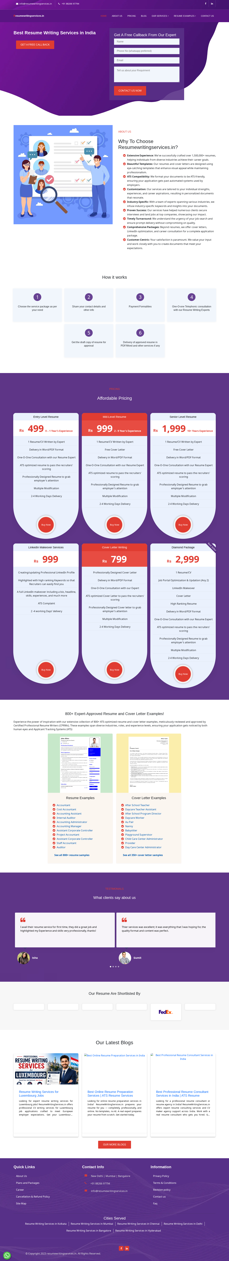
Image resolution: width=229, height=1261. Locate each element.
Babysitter (131, 830)
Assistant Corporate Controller (75, 830)
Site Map (21, 1203)
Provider (130, 843)
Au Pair (129, 822)
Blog (144, 16)
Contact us (159, 1196)
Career (20, 1189)
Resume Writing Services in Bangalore (88, 1230)
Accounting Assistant (69, 813)
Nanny (129, 826)
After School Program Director (143, 813)
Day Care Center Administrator (143, 847)
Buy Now (46, 524)
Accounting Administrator (72, 822)
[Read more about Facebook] (205, 3)
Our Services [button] (159, 16)
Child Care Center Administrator (144, 839)
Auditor (61, 847)
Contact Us (207, 16)
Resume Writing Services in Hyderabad (138, 1230)
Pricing (131, 16)
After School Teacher (137, 805)
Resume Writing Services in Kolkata (46, 1223)
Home (104, 16)
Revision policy (161, 1189)
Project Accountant (68, 834)
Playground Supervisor (138, 834)
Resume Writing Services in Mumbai (92, 1223)
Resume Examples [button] (184, 16)
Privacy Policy (161, 1176)
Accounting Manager (69, 826)
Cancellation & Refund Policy (33, 1196)
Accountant (63, 805)
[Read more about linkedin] (212, 3)
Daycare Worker (134, 818)
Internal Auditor (66, 818)
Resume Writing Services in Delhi (183, 1223)
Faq (155, 1203)
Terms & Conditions (164, 1183)
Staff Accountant (66, 843)
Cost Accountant (66, 809)
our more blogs (114, 1144)
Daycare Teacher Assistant (140, 809)
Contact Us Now (130, 90)
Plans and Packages (27, 1183)
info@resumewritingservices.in (35, 3)
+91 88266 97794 (70, 3)
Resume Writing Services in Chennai (138, 1223)
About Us (117, 16)
